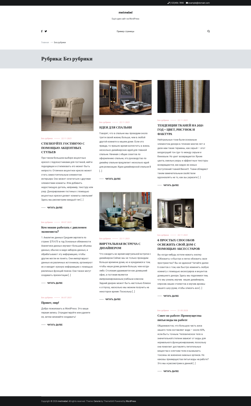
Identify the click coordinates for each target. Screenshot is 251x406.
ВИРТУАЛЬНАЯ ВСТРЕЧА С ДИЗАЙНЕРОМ (120, 246)
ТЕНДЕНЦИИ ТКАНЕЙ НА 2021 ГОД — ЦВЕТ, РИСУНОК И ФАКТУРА (180, 130)
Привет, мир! (50, 302)
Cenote (97, 401)
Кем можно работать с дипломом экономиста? (63, 229)
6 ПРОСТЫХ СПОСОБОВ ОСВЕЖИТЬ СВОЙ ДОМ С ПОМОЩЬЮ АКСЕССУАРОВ (178, 244)
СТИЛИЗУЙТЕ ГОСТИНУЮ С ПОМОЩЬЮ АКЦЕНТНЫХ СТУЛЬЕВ (63, 148)
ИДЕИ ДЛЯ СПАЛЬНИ (115, 127)
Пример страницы (125, 31)
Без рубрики (47, 138)
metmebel (125, 12)
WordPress (131, 401)
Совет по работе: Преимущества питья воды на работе (179, 317)
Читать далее (54, 207)
